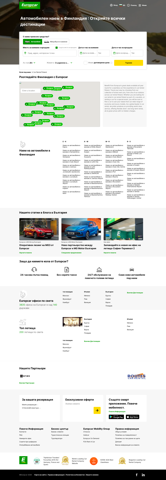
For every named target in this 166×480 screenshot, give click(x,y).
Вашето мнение (92, 475)
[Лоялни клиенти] (97, 410)
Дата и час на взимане (88, 47)
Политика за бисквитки (75, 475)
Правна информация (56, 475)
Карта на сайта (40, 475)
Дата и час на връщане (122, 47)
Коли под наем (25, 72)
